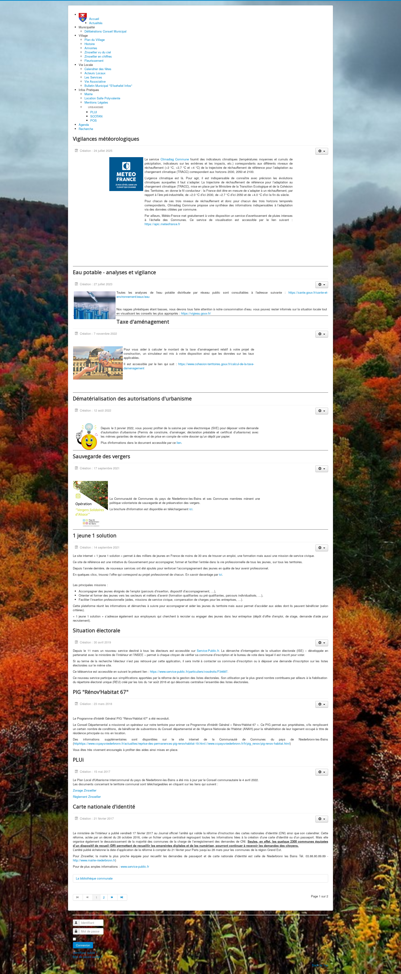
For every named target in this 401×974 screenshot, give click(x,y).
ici (190, 509)
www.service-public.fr (135, 866)
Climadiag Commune (175, 159)
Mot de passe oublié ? (88, 957)
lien (179, 442)
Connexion (83, 945)
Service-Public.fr (208, 650)
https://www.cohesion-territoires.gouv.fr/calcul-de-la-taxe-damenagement (189, 366)
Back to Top (320, 965)
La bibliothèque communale (94, 878)
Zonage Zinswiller (84, 790)
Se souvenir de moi (90, 939)
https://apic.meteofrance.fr (162, 224)
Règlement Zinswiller (87, 796)
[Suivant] (112, 897)
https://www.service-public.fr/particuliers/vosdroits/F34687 (188, 671)
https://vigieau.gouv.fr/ (196, 313)
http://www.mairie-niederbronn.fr (94, 860)
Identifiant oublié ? (85, 952)
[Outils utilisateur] (321, 151)
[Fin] (122, 897)
